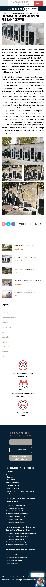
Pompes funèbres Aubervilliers (17, 514)
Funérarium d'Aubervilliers (15, 555)
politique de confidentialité (26, 580)
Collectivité (6, 322)
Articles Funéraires (12, 483)
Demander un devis (20, 442)
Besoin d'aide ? (37, 575)
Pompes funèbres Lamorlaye (16, 545)
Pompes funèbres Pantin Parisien (18, 511)
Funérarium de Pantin (14, 563)
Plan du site (32, 577)
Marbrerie (5, 352)
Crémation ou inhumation (24, 269)
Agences (5, 313)
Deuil (3, 332)
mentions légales (8, 580)
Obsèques (5, 357)
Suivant (38, 224)
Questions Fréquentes (14, 485)
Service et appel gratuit (20, 457)
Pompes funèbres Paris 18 (15, 505)
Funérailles (5, 337)
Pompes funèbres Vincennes (16, 522)
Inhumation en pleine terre (24, 246)
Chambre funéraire (9, 318)
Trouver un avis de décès (15, 488)
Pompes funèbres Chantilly (16, 542)
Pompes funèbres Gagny (15, 519)
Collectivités (10, 480)
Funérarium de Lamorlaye (15, 560)
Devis (38, 3)
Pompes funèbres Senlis (15, 539)
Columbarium (7, 327)
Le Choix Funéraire (8, 347)
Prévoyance (10, 477)
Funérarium (6, 342)
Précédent (23, 224)
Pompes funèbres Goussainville (17, 536)
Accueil (4, 13)
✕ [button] (43, 574)
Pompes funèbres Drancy (15, 516)
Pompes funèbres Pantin (15, 508)
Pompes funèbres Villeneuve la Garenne (21, 533)
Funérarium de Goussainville (16, 558)
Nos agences (20, 450)
